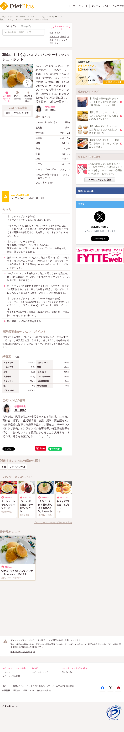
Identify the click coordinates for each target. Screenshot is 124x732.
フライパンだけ (21, 113)
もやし (57, 40)
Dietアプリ (118, 6)
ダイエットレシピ (100, 6)
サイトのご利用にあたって (38, 686)
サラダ (64, 40)
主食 (32, 16)
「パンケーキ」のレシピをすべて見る (53, 522)
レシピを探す (10, 26)
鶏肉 (51, 33)
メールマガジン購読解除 (63, 686)
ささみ (57, 33)
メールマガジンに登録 (99, 179)
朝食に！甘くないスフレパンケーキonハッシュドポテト (24, 19)
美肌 (8, 113)
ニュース (83, 6)
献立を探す (26, 26)
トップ (71, 6)
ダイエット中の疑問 (11, 676)
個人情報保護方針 (44, 690)
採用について (29, 690)
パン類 (42, 16)
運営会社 (17, 690)
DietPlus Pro (67, 672)
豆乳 (51, 43)
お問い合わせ (19, 686)
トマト (57, 43)
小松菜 (63, 36)
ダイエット (54, 36)
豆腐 (51, 40)
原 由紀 (20, 410)
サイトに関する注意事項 (21, 652)
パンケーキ (54, 16)
